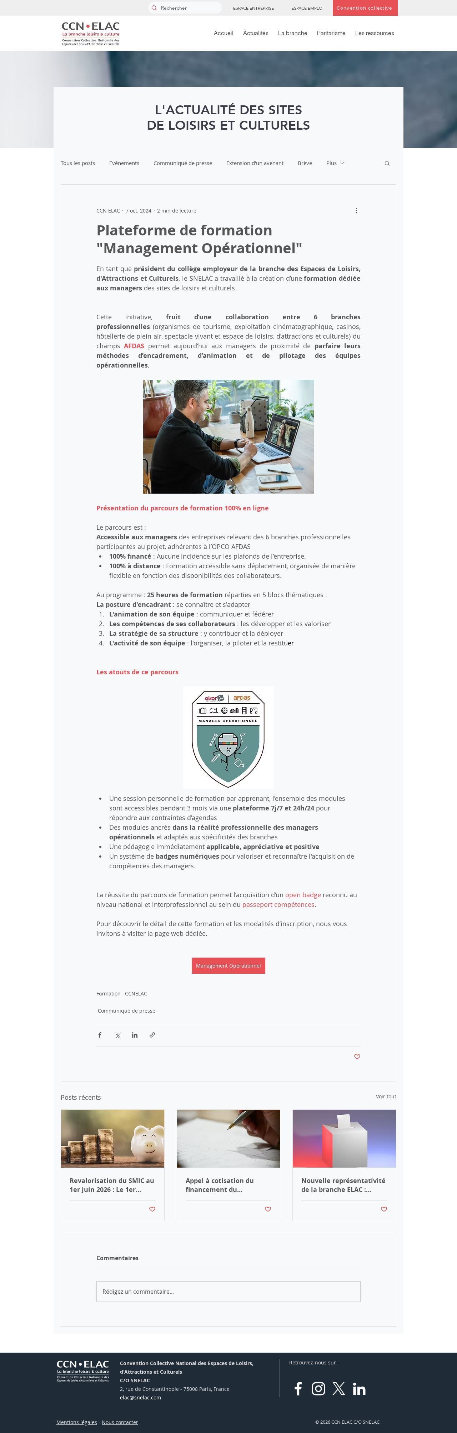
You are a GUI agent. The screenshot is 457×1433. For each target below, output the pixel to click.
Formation (108, 993)
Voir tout (386, 1096)
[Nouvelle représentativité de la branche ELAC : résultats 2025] (344, 1139)
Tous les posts (78, 162)
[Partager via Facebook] (99, 1035)
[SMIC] (112, 1139)
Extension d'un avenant (254, 162)
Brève (305, 162)
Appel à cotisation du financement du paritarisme (220, 1185)
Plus (331, 162)
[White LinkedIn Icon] (359, 1389)
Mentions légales (76, 1422)
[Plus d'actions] (356, 210)
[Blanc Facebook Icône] (298, 1389)
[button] (387, 163)
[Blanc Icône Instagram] (318, 1389)
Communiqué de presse (183, 162)
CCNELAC (136, 993)
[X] (339, 1389)
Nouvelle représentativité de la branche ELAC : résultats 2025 (343, 1185)
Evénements (124, 162)
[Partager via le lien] (152, 1035)
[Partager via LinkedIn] (134, 1035)
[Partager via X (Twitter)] (117, 1035)
